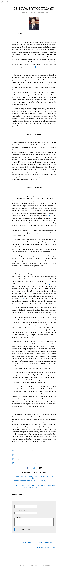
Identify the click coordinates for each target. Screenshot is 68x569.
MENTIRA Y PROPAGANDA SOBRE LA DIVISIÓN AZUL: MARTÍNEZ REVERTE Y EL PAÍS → (46, 546)
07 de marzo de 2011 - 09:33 (28, 12)
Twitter (34, 468)
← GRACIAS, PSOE (25, 542)
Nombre (16, 503)
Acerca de (20, 565)
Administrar (47, 565)
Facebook (27, 468)
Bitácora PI (9, 2)
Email (40, 468)
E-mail (20, 510)
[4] (13, 463)
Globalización (43, 12)
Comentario (17, 517)
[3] (13, 459)
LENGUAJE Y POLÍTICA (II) (34, 8)
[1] (13, 450)
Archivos (34, 565)
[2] (13, 455)
